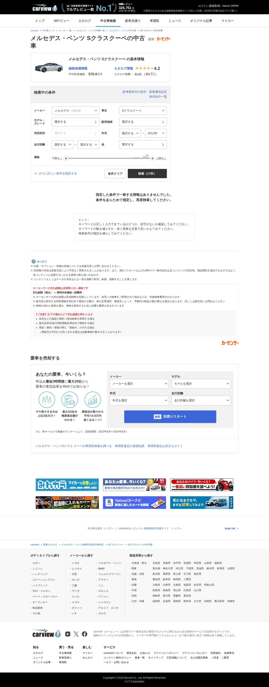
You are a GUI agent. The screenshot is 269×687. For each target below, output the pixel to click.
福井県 (197, 573)
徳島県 (156, 595)
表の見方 (42, 261)
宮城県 (187, 563)
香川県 (166, 595)
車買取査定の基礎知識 (129, 446)
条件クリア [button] (115, 173)
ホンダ (75, 579)
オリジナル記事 (201, 20)
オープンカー (40, 602)
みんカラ (88, 657)
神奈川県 (168, 568)
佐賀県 (166, 601)
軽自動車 (38, 607)
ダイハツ (77, 607)
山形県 (208, 563)
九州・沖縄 (138, 601)
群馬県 (220, 568)
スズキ (75, 602)
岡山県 (177, 590)
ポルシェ (103, 590)
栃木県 (210, 568)
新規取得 (215, 5)
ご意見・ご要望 (220, 657)
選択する (128, 144)
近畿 (134, 584)
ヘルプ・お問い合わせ (116, 662)
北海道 (156, 563)
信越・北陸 (138, 573)
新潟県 (156, 573)
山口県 (197, 590)
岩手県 (177, 563)
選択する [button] (60, 121)
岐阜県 (166, 579)
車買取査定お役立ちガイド (165, 446)
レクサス (77, 568)
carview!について (113, 653)
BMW (101, 568)
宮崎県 (208, 601)
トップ (40, 20)
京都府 (177, 584)
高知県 (187, 595)
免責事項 (229, 653)
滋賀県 (187, 584)
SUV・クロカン (41, 590)
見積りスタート (175, 416)
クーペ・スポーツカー (45, 596)
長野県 (166, 573)
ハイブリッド (40, 585)
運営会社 (132, 653)
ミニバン (38, 568)
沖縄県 (231, 601)
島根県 (166, 590)
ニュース (175, 20)
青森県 (166, 563)
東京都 (156, 568)
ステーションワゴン (44, 579)
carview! (34, 30)
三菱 (74, 585)
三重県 (187, 579)
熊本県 (187, 601)
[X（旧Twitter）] (76, 634)
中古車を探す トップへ (100, 528)
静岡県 (177, 579)
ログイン (203, 5)
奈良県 (197, 584)
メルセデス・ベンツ (109, 563)
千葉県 (190, 568)
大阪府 (156, 584)
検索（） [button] (147, 173)
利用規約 (216, 653)
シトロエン (104, 602)
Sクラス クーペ (116, 544)
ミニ (100, 585)
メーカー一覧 (65, 30)
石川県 (187, 573)
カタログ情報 (123, 68)
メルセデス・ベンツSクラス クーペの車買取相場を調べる (74, 446)
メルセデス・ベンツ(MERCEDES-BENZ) (82, 544)
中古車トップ (48, 30)
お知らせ (145, 653)
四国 (134, 595)
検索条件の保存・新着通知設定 (146, 91)
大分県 (197, 601)
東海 (134, 579)
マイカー (227, 20)
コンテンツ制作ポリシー (117, 657)
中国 (134, 590)
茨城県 (200, 568)
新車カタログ (50, 544)
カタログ (84, 20)
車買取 (154, 20)
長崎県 (177, 601)
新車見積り (133, 20)
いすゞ (75, 613)
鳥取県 (156, 590)
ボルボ (102, 613)
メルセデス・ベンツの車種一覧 (90, 30)
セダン (36, 563)
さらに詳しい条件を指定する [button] (58, 173)
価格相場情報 (78, 68)
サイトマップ (155, 657)
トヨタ (75, 563)
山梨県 (231, 568)
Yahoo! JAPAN (230, 5)
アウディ (103, 579)
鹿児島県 (219, 601)
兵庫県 (166, 584)
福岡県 (156, 601)
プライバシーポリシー (166, 653)
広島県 (187, 590)
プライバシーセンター (194, 653)
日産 (74, 574)
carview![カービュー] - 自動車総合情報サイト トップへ (150, 528)
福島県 (218, 563)
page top (230, 528)
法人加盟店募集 (199, 657)
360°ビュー (61, 20)
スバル (75, 596)
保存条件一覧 (158, 96)
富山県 (177, 573)
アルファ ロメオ (108, 607)
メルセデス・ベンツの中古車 (122, 30)
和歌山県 (209, 584)
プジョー (103, 596)
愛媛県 (177, 595)
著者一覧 (140, 657)
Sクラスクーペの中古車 (140, 544)
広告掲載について (177, 657)
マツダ (75, 590)
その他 (36, 613)
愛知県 (156, 579)
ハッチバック (40, 574)
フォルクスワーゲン (109, 574)
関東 (134, 568)
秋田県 (197, 563)
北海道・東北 (139, 563)
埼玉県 (179, 568)
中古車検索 (108, 20)
